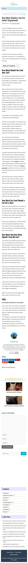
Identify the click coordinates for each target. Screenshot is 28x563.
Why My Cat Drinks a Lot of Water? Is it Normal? (14, 405)
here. (22, 349)
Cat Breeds (5, 497)
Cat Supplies (5, 509)
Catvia (11, 558)
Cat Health (5, 507)
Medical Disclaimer (14, 554)
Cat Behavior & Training (7, 495)
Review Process (10, 552)
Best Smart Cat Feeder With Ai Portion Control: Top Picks (14, 531)
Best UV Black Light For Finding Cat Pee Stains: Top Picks (14, 521)
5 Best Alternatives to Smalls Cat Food (10, 544)
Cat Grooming (6, 504)
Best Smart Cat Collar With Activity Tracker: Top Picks (13, 534)
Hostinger (15, 559)
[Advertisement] (14, 471)
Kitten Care (5, 511)
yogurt (16, 161)
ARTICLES (17, 353)
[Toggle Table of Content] (17, 66)
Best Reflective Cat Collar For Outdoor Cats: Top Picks (13, 546)
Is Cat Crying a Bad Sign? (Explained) (14, 392)
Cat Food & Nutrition (9, 367)
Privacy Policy (18, 552)
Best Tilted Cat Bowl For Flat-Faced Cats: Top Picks (13, 523)
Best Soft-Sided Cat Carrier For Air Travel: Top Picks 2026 (14, 525)
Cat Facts (5, 500)
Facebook (16, 352)
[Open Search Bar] (25, 8)
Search (23, 453)
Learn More (24, 14)
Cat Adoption (5, 493)
